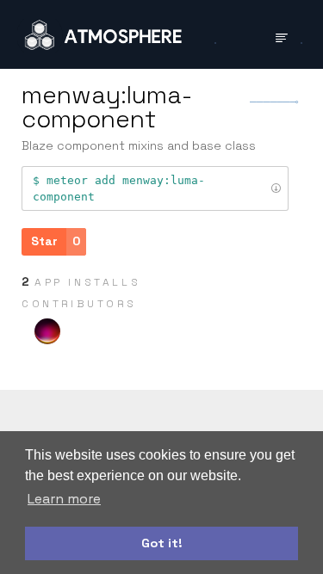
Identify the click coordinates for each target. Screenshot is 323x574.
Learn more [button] (64, 499)
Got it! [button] (162, 543)
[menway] (47, 331)
